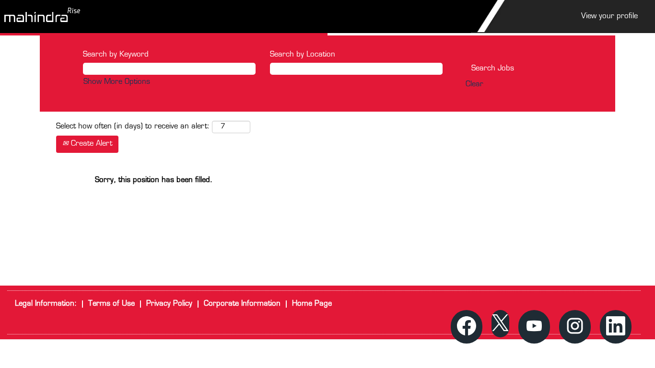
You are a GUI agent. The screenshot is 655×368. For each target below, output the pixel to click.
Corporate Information (242, 304)
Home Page (312, 304)
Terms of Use (111, 304)
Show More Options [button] (116, 82)
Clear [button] (474, 84)
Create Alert (90, 144)
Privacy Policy (169, 304)
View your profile (609, 16)
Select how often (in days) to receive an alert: (133, 126)
